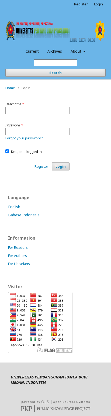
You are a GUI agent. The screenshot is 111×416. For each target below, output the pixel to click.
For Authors (17, 255)
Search (55, 72)
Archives (54, 51)
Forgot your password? (24, 138)
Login (98, 4)
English (14, 206)
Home (10, 87)
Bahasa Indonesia (24, 214)
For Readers (18, 247)
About (76, 51)
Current (32, 51)
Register (81, 4)
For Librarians (19, 263)
